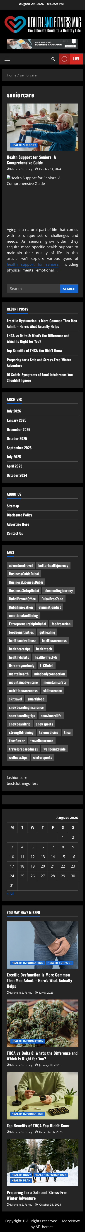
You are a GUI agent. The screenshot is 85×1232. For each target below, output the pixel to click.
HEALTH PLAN (21, 1180)
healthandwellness (22, 640)
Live (76, 58)
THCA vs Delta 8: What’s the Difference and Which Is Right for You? (38, 338)
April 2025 (14, 466)
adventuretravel (21, 565)
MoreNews (71, 1220)
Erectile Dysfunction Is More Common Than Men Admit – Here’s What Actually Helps (42, 323)
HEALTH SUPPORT (24, 145)
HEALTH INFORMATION (28, 963)
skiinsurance (52, 690)
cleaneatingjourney (59, 590)
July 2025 (14, 456)
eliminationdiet (50, 607)
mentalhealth (19, 674)
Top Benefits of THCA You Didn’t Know (34, 350)
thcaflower (17, 740)
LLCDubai (46, 665)
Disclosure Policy (19, 515)
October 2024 (17, 475)
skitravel (15, 699)
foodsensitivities (21, 632)
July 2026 (14, 411)
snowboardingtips (22, 715)
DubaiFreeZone (52, 598)
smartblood (36, 699)
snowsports (44, 724)
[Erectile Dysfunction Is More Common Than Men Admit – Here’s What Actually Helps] (42, 945)
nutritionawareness (23, 690)
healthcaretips (19, 649)
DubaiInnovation (21, 607)
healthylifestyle (46, 657)
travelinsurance (41, 740)
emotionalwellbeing (23, 615)
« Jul (10, 893)
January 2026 (17, 420)
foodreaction (61, 623)
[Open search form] (53, 59)
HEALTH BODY (21, 1175)
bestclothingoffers (22, 783)
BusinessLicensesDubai (26, 582)
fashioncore (17, 777)
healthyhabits (19, 657)
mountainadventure (23, 682)
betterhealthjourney (53, 565)
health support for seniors (32, 264)
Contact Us (15, 533)
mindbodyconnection (49, 674)
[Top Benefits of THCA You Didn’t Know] (42, 1095)
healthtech (44, 649)
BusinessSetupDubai (24, 590)
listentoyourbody (21, 665)
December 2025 (18, 429)
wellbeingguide (55, 749)
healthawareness (54, 640)
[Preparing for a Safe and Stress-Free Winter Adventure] (42, 1162)
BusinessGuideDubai (24, 573)
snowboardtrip (19, 724)
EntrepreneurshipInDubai (27, 623)
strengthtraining (21, 732)
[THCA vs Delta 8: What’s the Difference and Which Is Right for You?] (42, 1023)
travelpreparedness (23, 749)
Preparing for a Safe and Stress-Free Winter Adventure (37, 1195)
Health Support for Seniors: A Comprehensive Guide (42, 127)
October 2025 (17, 438)
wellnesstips (18, 757)
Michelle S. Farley (21, 169)
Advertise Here (18, 524)
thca (67, 732)
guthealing (47, 632)
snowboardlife (51, 715)
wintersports (42, 757)
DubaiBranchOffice (22, 598)
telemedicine (48, 732)
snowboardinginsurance (26, 707)
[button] (7, 59)
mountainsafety (55, 682)
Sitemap (13, 506)
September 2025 (19, 447)
